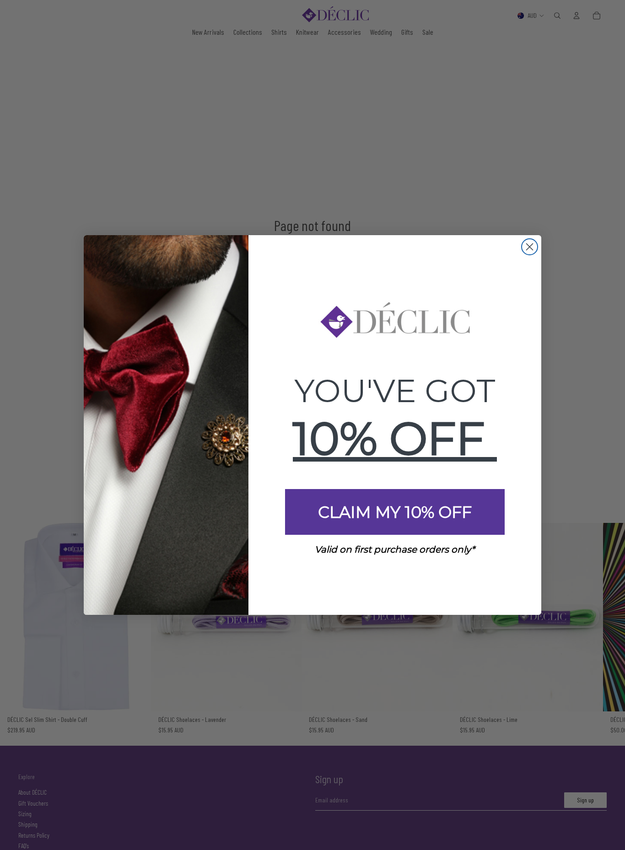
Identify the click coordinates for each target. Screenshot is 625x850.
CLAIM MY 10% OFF (395, 512)
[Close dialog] (530, 247)
